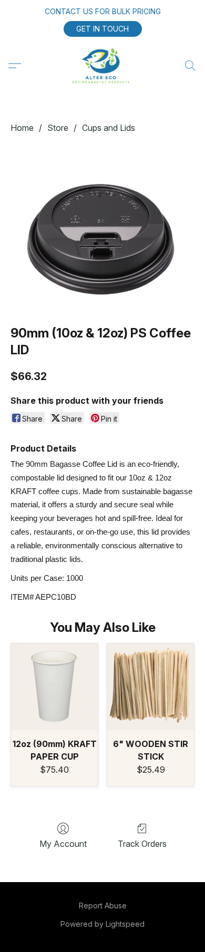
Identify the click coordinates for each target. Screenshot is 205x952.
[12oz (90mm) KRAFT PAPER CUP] (54, 686)
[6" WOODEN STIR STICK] (150, 686)
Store (57, 127)
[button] (103, 29)
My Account (63, 843)
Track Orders (142, 843)
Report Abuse (103, 905)
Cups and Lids (108, 127)
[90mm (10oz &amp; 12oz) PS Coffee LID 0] (102, 227)
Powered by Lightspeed (102, 923)
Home (22, 127)
